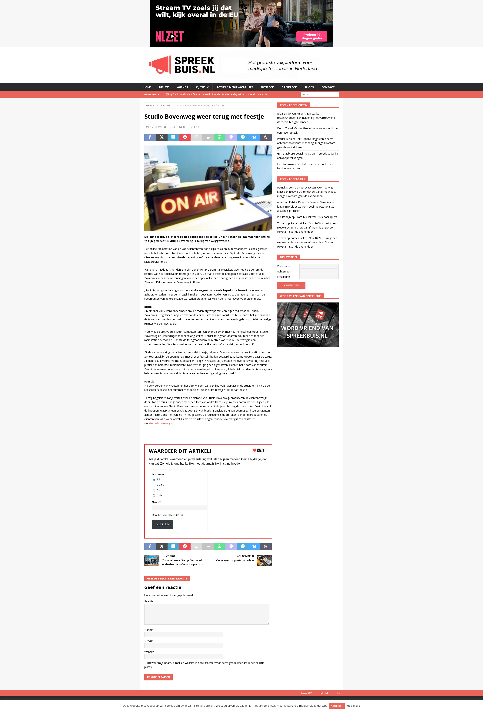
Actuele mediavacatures (234, 87)
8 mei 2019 (156, 127)
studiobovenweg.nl (160, 423)
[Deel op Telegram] (242, 137)
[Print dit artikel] (208, 137)
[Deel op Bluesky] (254, 137)
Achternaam (284, 271)
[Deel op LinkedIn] (173, 137)
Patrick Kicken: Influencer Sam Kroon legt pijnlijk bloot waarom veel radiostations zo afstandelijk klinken (305, 206)
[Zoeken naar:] (320, 94)
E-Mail (148, 641)
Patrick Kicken (285, 187)
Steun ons (289, 87)
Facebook (306, 692)
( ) (216, 97)
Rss (338, 692)
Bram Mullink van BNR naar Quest (316, 217)
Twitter (324, 692)
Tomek (281, 223)
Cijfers (200, 87)
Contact (328, 87)
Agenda (182, 87)
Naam (148, 630)
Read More (352, 705)
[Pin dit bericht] (185, 137)
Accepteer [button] (336, 705)
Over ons (267, 87)
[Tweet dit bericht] (161, 137)
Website (149, 652)
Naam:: (156, 502)
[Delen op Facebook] (150, 137)
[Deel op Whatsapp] (219, 137)
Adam (280, 202)
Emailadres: (284, 277)
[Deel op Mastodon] (231, 137)
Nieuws (164, 87)
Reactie (148, 601)
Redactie (172, 127)
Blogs (309, 87)
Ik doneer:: (159, 474)
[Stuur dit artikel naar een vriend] (196, 137)
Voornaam (283, 266)
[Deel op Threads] (266, 137)
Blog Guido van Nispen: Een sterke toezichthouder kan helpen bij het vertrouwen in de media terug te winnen (306, 118)
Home (147, 87)
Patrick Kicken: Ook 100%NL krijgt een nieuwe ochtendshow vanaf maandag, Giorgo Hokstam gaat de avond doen (306, 143)
